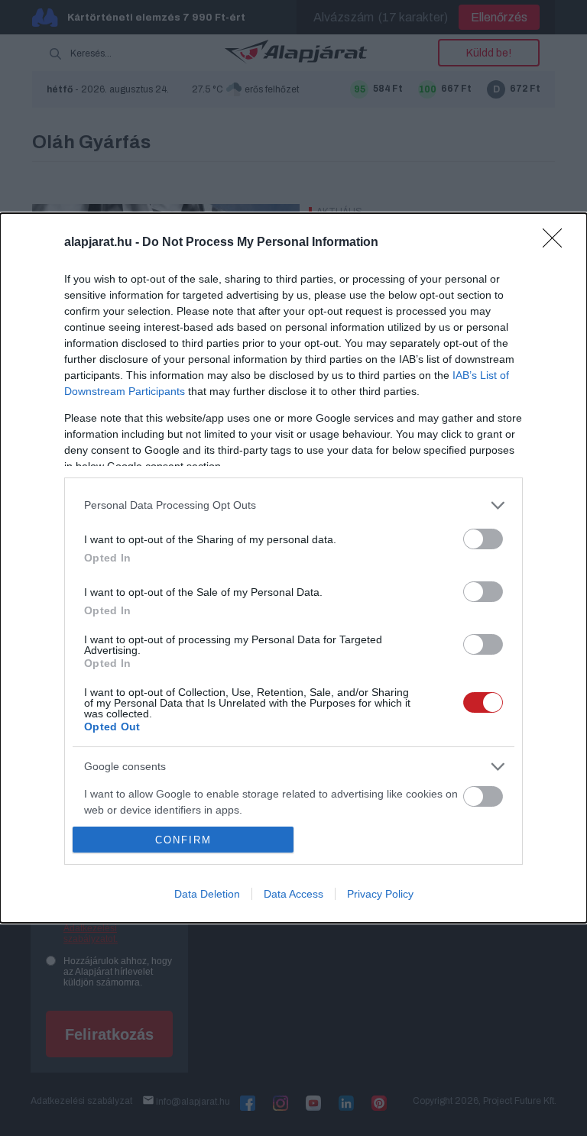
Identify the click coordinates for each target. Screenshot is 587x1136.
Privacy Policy (380, 894)
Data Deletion (207, 894)
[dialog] (293, 568)
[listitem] (293, 505)
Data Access (293, 894)
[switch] (483, 539)
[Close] (557, 242)
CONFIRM (183, 840)
